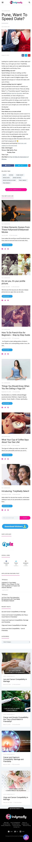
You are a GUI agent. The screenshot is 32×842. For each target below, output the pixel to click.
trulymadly (6, 183)
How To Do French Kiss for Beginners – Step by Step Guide (16, 333)
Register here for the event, (14, 93)
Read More (6, 244)
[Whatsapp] (26, 837)
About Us (24, 822)
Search (25, 517)
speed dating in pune (9, 180)
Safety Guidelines (6, 825)
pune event (19, 175)
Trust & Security (17, 825)
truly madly (23, 180)
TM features (5, 579)
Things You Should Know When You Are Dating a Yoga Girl (15, 387)
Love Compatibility (9, 676)
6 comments (17, 391)
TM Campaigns (6, 10)
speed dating (17, 177)
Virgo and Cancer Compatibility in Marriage (14, 625)
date (4, 175)
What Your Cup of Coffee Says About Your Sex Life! (15, 441)
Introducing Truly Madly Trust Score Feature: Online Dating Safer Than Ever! (10, 597)
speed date (6, 177)
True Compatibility (15, 822)
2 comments (16, 338)
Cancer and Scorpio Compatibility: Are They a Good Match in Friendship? (15, 719)
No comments (14, 235)
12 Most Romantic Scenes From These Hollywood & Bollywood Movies (16, 229)
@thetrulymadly (15, 808)
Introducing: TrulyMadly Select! (15, 491)
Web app (6, 822)
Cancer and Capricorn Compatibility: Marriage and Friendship (13, 759)
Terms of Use (6, 824)
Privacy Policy (16, 824)
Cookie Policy (25, 824)
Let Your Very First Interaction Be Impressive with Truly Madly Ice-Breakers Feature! (11, 584)
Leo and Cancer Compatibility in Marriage (14, 611)
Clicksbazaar (23, 836)
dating (11, 175)
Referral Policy (27, 825)
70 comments (16, 286)
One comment (17, 684)
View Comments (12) (15, 189)
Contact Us (16, 827)
